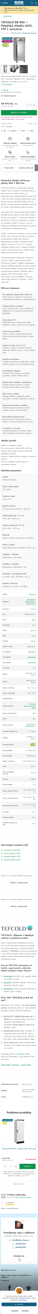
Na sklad (7, 982)
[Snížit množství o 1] (27, 105)
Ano (34, 713)
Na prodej (8, 976)
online (32, 1039)
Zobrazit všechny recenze (23, 1197)
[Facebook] (19, 1260)
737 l (33, 625)
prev (1, 1145)
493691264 (21, 1243)
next (36, 1145)
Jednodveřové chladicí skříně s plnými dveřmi (30, 602)
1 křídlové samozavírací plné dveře (29, 706)
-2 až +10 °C (31, 646)
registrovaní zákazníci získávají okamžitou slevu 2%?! (19, 11)
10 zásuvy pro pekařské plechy (30, 725)
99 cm (33, 641)
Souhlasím (20, 1304)
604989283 (21, 1247)
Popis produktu (9, 168)
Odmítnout (25, 1311)
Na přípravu (8, 989)
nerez (33, 620)
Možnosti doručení (10, 96)
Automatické (31, 657)
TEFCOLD (9, 126)
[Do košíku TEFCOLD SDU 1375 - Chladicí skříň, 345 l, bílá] (27, 1166)
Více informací (22, 1300)
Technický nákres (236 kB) (12, 860)
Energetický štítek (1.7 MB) (12, 856)
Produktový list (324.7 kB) (12, 850)
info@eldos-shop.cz (20, 1240)
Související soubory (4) (26, 168)
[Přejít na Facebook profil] (9, 1288)
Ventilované (31, 652)
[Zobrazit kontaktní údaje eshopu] (28, 1288)
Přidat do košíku (19, 113)
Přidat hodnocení (19, 883)
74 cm (33, 636)
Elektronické (31, 662)
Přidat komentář (19, 906)
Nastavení (14, 1311)
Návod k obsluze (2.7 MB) (12, 853)
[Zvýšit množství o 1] (34, 105)
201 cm (33, 630)
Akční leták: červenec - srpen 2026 (16, 1064)
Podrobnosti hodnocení (29, 33)
